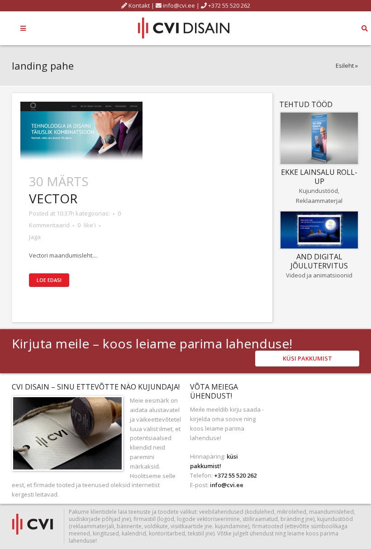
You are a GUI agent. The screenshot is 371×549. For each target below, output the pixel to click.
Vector (53, 198)
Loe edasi (49, 280)
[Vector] (81, 131)
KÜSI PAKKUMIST (307, 358)
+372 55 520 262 (228, 5)
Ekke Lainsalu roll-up (319, 176)
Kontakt (138, 5)
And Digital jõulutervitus (319, 261)
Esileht (345, 65)
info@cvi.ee (179, 5)
